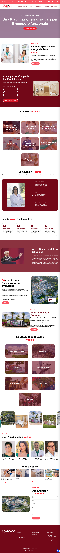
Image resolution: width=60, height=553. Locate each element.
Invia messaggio (36, 518)
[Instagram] (4, 534)
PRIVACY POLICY (50, 539)
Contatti (55, 6)
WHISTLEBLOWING (50, 532)
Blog (52, 6)
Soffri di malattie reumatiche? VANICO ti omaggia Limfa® (7, 479)
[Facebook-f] (2, 534)
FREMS (17, 478)
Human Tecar (33, 478)
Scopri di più (4, 482)
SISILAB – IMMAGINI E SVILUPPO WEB (30, 550)
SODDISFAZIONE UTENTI (51, 536)
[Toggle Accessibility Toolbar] (57, 550)
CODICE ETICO (49, 540)
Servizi (30, 6)
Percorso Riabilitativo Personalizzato (41, 6)
